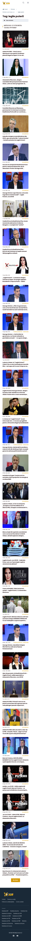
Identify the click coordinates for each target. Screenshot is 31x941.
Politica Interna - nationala (21, 331)
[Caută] (23, 3)
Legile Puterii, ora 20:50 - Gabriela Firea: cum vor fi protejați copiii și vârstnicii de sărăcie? (14, 562)
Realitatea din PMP (16, 921)
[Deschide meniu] (28, 3)
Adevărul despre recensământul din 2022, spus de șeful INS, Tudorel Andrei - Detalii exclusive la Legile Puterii (15, 138)
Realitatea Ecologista (7, 913)
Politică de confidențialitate (8, 901)
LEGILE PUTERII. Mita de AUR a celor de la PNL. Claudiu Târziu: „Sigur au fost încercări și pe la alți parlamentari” (15, 731)
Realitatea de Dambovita (7, 923)
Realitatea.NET (5, 911)
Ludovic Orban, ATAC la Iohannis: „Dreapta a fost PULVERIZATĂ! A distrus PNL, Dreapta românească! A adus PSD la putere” (15, 506)
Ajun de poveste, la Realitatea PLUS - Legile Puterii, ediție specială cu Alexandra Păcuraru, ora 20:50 (15, 675)
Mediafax (24, 921)
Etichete (13, 9)
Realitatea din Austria (19, 923)
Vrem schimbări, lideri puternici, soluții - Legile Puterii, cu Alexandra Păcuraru (14, 590)
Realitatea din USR (17, 913)
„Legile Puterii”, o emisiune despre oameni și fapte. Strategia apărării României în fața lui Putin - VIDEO (14, 279)
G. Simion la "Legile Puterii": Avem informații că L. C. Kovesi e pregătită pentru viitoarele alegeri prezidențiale (15, 421)
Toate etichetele (9, 20)
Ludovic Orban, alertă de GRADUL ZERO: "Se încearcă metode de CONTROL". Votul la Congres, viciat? (15, 845)
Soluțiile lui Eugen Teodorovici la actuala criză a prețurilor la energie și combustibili (15, 477)
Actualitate (25, 49)
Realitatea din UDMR (17, 916)
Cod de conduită (19, 901)
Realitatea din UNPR (6, 916)
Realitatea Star (24, 911)
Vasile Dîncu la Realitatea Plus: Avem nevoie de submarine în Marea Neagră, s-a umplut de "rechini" (15, 223)
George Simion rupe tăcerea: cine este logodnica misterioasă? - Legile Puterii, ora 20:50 (15, 195)
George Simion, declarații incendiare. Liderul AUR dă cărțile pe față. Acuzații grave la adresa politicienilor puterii (15, 449)
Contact (3, 899)
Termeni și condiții (11, 899)
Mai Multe (15, 880)
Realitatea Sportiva (14, 911)
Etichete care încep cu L (9, 12)
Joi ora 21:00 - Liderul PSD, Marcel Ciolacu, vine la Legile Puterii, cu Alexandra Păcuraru (14, 816)
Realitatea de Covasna (7, 926)
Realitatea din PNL (6, 921)
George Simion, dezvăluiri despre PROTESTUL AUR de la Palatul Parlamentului (14, 647)
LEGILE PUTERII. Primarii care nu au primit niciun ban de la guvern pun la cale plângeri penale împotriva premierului (15, 704)
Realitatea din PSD (6, 918)
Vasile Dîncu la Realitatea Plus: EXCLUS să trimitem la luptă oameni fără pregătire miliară (15, 251)
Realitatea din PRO (16, 918)
